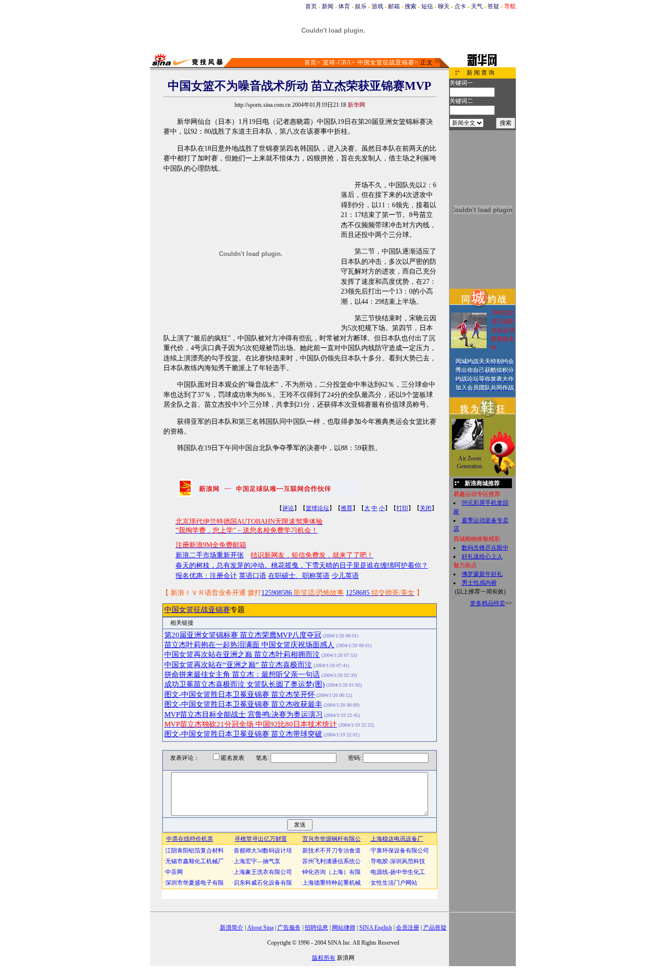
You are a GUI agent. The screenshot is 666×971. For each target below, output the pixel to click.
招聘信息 (316, 927)
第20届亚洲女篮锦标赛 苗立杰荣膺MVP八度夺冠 (242, 635)
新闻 (327, 6)
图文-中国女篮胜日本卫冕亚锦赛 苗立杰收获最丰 (243, 704)
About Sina (260, 927)
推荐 (347, 508)
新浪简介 (231, 927)
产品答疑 (435, 927)
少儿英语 (345, 575)
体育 (344, 6)
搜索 (410, 6)
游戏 (377, 6)
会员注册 (407, 927)
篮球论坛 (317, 508)
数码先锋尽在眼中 (485, 547)
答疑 (493, 6)
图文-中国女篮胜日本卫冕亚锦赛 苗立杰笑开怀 (239, 694)
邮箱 (394, 6)
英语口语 (252, 575)
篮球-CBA (337, 62)
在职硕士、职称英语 (299, 575)
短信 (427, 6)
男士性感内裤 (479, 582)
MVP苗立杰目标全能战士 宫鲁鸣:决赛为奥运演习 (243, 714)
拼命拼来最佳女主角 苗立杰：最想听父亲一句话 (242, 674)
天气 (477, 6)
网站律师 (343, 927)
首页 (311, 6)
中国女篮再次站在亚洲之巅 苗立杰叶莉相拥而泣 (242, 654)
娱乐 (361, 6)
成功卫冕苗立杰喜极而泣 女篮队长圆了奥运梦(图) (244, 684)
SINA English (375, 927)
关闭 (425, 508)
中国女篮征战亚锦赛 (385, 62)
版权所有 (323, 957)
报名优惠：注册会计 (206, 575)
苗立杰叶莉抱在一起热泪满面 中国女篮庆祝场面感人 (249, 645)
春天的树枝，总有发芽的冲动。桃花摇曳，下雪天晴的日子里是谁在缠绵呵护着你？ (302, 565)
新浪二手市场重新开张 (210, 555)
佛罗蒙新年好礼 (482, 574)
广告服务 (289, 927)
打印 (402, 508)
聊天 (444, 6)
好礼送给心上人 (482, 556)
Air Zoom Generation (469, 462)
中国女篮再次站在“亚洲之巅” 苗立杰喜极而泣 (238, 665)
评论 (288, 508)
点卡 (460, 6)
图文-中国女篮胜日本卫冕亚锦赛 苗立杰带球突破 (243, 734)
